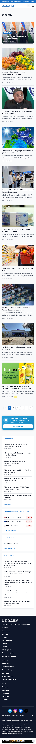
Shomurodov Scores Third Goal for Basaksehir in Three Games (15, 445)
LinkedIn (5, 699)
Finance (4, 637)
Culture (4, 643)
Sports (4, 647)
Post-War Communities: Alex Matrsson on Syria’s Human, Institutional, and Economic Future (18, 593)
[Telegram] (10, 711)
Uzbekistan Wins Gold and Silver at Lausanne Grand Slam (15, 462)
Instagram (5, 690)
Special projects (16, 1)
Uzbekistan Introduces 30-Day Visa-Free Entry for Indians (17, 471)
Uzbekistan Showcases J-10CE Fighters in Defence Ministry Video (18, 488)
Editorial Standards (9, 679)
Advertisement (7, 676)
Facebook (5, 693)
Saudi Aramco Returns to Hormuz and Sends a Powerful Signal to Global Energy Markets (18, 582)
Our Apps (5, 673)
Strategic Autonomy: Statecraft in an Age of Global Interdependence (17, 573)
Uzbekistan (6, 631)
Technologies (7, 640)
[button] (28, 5)
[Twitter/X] (26, 711)
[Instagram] (15, 711)
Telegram (5, 687)
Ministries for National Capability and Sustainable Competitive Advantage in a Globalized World (17, 563)
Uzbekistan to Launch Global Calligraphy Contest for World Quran (17, 602)
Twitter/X (5, 696)
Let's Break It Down (28, 1)
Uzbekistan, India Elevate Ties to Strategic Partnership (18, 496)
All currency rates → (10, 530)
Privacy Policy (7, 670)
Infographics (5, 1)
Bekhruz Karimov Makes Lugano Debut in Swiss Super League (17, 454)
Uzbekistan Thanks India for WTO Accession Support (15, 479)
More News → (8, 504)
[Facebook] (21, 711)
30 (26, 408)
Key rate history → (9, 548)
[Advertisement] (18, 741)
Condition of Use (8, 667)
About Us (5, 664)
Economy (5, 634)
